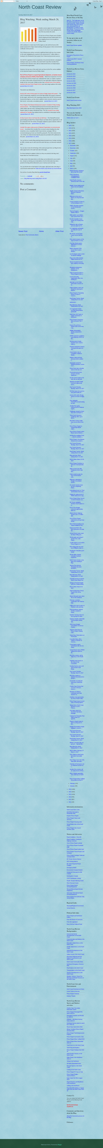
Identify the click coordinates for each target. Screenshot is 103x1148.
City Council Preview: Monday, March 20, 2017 (77, 444)
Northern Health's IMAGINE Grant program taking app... (77, 620)
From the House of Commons (74, 919)
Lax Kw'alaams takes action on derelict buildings (77, 254)
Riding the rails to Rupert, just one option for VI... (76, 225)
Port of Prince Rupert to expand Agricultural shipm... (76, 427)
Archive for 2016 (71, 92)
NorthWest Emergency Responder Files (73, 812)
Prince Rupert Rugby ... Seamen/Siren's (73, 1075)
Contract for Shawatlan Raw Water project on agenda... (77, 717)
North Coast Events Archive (74, 100)
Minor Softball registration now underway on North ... (76, 775)
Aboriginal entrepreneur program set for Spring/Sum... (76, 269)
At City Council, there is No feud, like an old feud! (77, 378)
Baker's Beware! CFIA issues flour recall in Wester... (75, 250)
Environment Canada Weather (75, 870)
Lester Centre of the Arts (73, 991)
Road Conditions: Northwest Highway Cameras (74, 840)
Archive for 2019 (71, 85)
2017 (70, 143)
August (72, 155)
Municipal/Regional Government (75, 905)
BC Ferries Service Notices (74, 859)
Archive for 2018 (71, 88)
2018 (70, 141)
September (73, 153)
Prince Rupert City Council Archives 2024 (74, 828)
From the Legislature (72, 922)
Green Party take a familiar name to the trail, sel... (77, 369)
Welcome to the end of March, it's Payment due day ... (77, 198)
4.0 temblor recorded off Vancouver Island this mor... (76, 682)
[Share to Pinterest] (43, 176)
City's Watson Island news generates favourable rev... (77, 756)
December (73, 145)
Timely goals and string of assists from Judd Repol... (76, 539)
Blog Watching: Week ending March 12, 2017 (76, 575)
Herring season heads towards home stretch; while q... (76, 343)
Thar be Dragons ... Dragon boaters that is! (77, 211)
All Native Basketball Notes (74, 1063)
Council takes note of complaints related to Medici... (76, 353)
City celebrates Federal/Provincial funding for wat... (77, 402)
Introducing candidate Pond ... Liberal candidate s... (77, 436)
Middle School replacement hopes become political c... (77, 187)
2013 (70, 797)
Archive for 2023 (71, 76)
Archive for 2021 (71, 81)
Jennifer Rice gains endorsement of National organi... (77, 407)
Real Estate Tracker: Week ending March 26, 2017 (77, 299)
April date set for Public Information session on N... (76, 284)
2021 (70, 133)
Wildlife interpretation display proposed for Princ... (76, 332)
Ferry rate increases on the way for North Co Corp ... (77, 240)
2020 (70, 135)
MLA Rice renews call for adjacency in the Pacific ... (76, 657)
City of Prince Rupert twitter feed (75, 849)
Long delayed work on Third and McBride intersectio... (77, 491)
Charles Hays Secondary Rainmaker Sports (73, 1008)
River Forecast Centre (72, 883)
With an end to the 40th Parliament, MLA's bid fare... (76, 470)
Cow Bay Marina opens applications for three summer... (76, 245)
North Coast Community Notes (75, 961)
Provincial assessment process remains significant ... (76, 374)
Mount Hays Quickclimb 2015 (74, 1027)
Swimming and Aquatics (73, 1047)
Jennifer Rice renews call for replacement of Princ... (77, 770)
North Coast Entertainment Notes (75, 989)
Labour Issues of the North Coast (75, 954)
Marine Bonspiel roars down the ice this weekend (77, 596)
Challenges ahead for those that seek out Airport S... (77, 412)
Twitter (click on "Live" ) (73, 117)
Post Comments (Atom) (32, 235)
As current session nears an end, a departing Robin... (76, 486)
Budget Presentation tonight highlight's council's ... (77, 727)
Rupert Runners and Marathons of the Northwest (75, 1082)
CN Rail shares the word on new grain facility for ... (77, 391)
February (72, 783)
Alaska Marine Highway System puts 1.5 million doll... (76, 514)
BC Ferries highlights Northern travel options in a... (77, 504)
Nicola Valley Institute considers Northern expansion (75, 556)
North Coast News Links (73, 809)
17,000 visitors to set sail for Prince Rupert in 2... (77, 543)
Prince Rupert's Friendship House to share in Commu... (77, 294)
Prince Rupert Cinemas (73, 993)
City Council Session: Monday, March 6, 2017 (76, 735)
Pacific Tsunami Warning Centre (75, 880)
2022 (70, 130)
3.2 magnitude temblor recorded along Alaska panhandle (76, 310)
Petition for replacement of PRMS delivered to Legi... (77, 495)
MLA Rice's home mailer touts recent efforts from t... (77, 422)
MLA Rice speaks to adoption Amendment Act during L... (77, 677)
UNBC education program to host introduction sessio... (76, 207)
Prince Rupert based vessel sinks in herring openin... (77, 701)
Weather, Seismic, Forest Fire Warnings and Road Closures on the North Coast (75, 978)
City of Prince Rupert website (74, 843)
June (71, 160)
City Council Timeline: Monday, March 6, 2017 (76, 672)
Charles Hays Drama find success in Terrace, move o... (76, 688)
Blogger (60, 1144)
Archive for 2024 (71, 74)
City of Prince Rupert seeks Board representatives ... (77, 432)
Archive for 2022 (71, 78)
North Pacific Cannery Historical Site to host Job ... (77, 181)
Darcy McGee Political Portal (74, 924)
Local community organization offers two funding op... (76, 278)
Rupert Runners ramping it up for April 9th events (77, 171)
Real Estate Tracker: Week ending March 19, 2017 (77, 452)
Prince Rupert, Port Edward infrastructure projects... (77, 440)
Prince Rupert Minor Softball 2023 (75, 1039)
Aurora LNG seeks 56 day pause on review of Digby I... (77, 396)
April (71, 166)
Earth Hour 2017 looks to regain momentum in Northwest (76, 316)
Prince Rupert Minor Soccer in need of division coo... (77, 499)
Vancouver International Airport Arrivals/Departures (75, 893)
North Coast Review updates (74, 45)
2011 (70, 802)
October (72, 150)
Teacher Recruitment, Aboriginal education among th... (76, 567)
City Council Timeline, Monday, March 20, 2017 (77, 387)
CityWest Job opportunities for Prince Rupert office (77, 697)
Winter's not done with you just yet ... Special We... (77, 743)
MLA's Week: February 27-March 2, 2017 (77, 751)
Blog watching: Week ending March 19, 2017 (76, 456)
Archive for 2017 (71, 90)
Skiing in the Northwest (73, 1061)
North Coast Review (40, 7)
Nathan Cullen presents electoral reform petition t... (76, 359)
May (71, 163)
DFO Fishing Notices (72, 861)
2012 (70, 799)
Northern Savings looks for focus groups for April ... (77, 615)
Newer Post (23, 231)
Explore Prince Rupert (72, 815)
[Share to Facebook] (41, 176)
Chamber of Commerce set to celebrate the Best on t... (77, 765)
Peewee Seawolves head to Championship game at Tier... (77, 348)
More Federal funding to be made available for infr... (77, 524)
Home (41, 231)
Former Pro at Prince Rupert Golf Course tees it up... (77, 326)
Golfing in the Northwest (73, 1085)
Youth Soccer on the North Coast (75, 1045)
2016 (70, 789)
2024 (70, 125)
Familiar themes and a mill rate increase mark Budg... (77, 667)
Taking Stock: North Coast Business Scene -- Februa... (77, 706)
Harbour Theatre (71, 996)
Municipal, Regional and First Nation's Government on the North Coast (74, 958)
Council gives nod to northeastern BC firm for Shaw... (77, 646)
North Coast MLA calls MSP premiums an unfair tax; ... (77, 529)
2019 (70, 138)
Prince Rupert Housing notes (74, 822)
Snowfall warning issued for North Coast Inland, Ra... (77, 579)
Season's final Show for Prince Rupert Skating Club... (76, 631)
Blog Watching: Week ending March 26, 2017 (76, 305)
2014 (70, 794)
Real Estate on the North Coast (75, 968)
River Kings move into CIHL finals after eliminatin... (77, 760)
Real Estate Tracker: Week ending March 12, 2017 (77, 571)
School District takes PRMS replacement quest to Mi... (77, 651)
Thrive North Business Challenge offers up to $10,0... (76, 417)
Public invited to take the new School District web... (76, 476)
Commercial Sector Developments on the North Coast (74, 935)
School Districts (71, 908)
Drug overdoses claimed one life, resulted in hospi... (76, 611)
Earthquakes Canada (72, 876)
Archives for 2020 (71, 83)
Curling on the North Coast (74, 1069)
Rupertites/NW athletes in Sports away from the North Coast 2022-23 (75, 1089)
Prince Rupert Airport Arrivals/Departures (72, 886)
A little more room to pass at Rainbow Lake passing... (77, 606)
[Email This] (36, 176)
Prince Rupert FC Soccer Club (75, 1072)
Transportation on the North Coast (75, 970)
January (72, 786)
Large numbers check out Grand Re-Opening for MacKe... (76, 289)
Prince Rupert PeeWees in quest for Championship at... (77, 465)
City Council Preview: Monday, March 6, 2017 (76, 731)
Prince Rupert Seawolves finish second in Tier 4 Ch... (76, 321)
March (72, 168)
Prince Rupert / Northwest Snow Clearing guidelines (75, 63)
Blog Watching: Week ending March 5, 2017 (76, 747)
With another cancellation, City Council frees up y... (77, 215)
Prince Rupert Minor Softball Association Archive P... (77, 779)
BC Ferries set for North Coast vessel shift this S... (76, 235)
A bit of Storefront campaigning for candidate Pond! (74, 176)
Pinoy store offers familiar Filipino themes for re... (76, 258)
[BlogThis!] (38, 176)
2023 (70, 128)
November (73, 148)
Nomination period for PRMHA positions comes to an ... (77, 364)
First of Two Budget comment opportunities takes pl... (76, 509)
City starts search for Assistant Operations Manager (76, 712)
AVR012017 (73, 302)
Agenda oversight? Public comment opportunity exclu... (76, 383)
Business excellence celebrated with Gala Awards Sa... (76, 693)
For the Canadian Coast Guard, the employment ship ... (76, 220)
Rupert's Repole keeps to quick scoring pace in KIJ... (76, 723)
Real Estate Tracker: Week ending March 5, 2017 (77, 739)
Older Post (59, 231)
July (71, 158)
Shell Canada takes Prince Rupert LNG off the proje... (77, 592)
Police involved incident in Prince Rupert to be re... (76, 273)
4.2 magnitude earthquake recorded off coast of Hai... (76, 230)
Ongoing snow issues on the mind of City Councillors (76, 662)
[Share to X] (40, 176)
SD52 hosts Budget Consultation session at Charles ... (76, 626)
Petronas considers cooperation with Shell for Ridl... (77, 601)
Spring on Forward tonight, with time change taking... (77, 583)
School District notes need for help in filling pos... (77, 534)
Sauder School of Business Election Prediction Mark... (77, 192)
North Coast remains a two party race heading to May (77, 561)
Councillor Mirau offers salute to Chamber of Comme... (76, 640)
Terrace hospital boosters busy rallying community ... (77, 263)
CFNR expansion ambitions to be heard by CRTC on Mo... (77, 337)
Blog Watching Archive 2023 (74, 108)
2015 (70, 791)
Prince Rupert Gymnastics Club (75, 1036)
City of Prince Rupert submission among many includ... (77, 520)
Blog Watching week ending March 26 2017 (35, 178)
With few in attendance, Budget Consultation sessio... (76, 481)
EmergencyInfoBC (72, 867)
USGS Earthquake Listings (74, 878)
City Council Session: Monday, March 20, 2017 (77, 448)
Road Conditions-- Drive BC (74, 837)
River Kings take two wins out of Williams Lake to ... (77, 547)
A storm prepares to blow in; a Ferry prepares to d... (77, 202)
